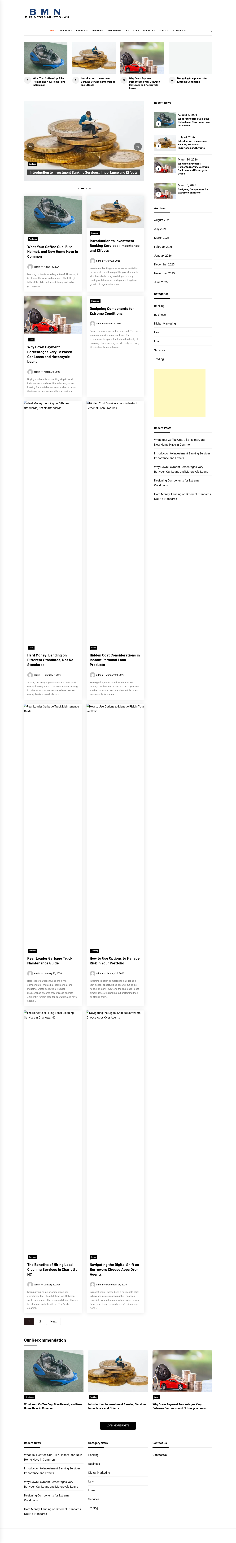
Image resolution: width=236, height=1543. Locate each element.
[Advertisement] (179, 393)
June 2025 (161, 282)
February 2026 (163, 246)
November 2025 (164, 273)
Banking (32, 164)
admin (37, 266)
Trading (94, 951)
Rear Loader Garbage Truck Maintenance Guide (49, 960)
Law (127, 30)
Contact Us (179, 30)
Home (53, 30)
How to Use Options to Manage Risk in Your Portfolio (115, 960)
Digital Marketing (165, 323)
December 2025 (164, 264)
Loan (136, 30)
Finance (80, 30)
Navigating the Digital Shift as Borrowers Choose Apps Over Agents (114, 1269)
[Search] (210, 30)
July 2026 (160, 229)
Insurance (98, 30)
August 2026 (162, 220)
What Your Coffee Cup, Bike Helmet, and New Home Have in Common (49, 81)
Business (65, 30)
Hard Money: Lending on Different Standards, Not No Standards (50, 660)
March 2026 (161, 237)
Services (164, 30)
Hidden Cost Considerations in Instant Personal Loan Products (115, 660)
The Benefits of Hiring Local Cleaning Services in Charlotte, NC (53, 1269)
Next (53, 1321)
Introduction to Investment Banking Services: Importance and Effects (98, 81)
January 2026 (163, 255)
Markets (148, 30)
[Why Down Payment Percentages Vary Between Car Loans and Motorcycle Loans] (182, 1371)
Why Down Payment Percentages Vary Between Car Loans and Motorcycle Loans (144, 83)
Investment (114, 30)
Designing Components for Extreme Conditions (192, 80)
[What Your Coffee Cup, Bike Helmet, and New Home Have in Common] (53, 1371)
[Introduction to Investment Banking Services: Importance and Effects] (118, 1371)
